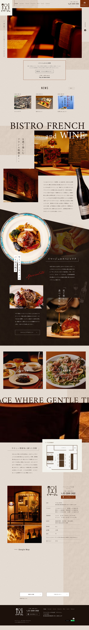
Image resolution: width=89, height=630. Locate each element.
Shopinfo (72, 5)
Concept (21, 4)
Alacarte (33, 4)
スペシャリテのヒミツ (26, 332)
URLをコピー (58, 594)
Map (77, 5)
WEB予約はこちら (84, 5)
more (71, 88)
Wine (38, 4)
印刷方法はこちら (23, 598)
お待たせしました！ (62, 111)
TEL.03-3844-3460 (44, 77)
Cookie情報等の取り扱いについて (22, 622)
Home (16, 4)
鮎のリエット (39, 111)
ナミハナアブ (17, 111)
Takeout (47, 4)
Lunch (42, 4)
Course (27, 4)
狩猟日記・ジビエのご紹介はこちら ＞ (44, 71)
